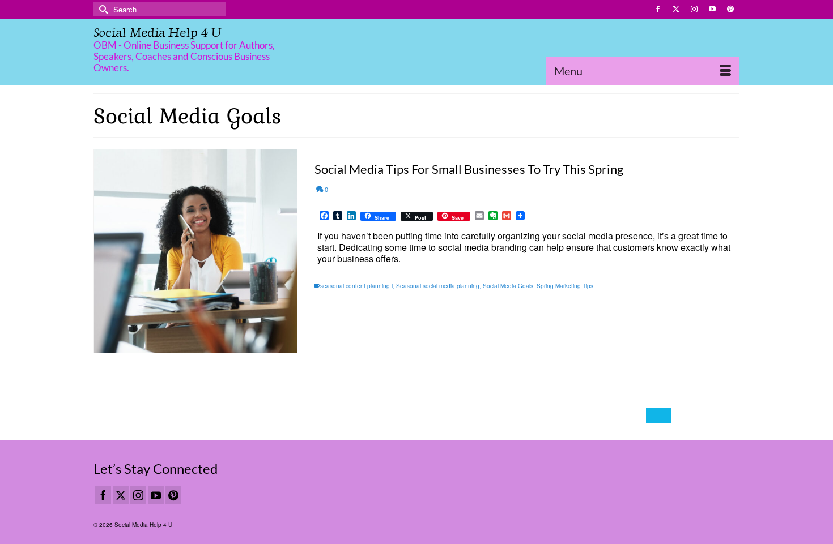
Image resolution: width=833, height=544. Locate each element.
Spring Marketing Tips (565, 286)
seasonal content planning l (356, 286)
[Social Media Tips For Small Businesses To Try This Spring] (196, 251)
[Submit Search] (102, 9)
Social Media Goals (508, 286)
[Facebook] (103, 495)
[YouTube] (156, 495)
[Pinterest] (173, 495)
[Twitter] (121, 495)
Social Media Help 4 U (157, 32)
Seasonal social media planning (437, 286)
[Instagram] (138, 495)
